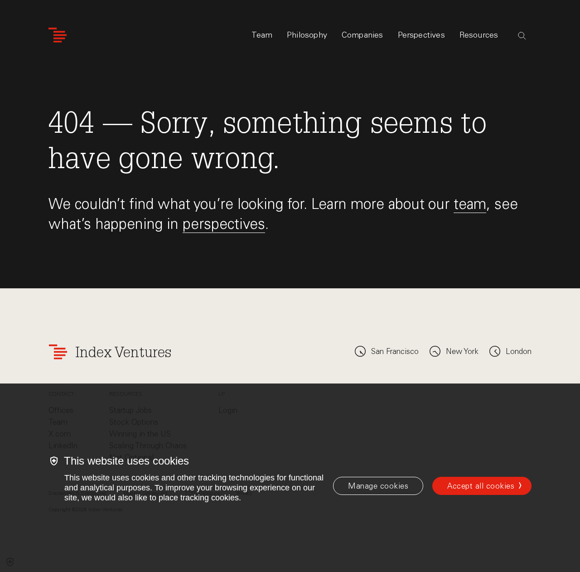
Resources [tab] (478, 35)
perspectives (224, 224)
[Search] (522, 36)
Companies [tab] (362, 35)
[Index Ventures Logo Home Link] (57, 35)
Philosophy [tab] (307, 35)
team (470, 204)
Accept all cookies (480, 485)
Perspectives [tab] (421, 35)
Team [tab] (261, 35)
